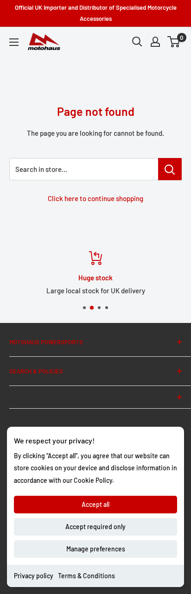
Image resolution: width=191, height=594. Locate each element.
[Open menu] (14, 42)
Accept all (95, 504)
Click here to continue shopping (95, 198)
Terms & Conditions (86, 576)
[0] (174, 41)
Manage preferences (95, 549)
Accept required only (95, 527)
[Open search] (137, 42)
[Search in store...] (170, 169)
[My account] (155, 42)
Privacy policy (33, 576)
